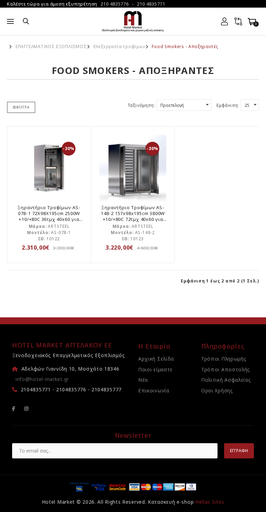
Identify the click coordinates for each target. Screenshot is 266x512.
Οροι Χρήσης (217, 390)
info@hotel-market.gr (42, 379)
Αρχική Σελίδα (156, 358)
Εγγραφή (239, 451)
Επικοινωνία (153, 390)
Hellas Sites (209, 502)
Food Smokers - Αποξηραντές (185, 46)
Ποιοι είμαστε (155, 369)
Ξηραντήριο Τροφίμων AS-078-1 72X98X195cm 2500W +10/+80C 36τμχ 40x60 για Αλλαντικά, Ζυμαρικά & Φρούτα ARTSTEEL (48, 219)
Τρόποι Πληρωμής (224, 358)
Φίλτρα (22, 107)
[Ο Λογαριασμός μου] (224, 21)
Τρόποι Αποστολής (225, 369)
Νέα (143, 379)
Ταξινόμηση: (141, 105)
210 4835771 (151, 4)
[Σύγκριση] (238, 21)
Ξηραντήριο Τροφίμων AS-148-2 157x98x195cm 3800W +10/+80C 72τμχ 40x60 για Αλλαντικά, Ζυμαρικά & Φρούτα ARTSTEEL (133, 219)
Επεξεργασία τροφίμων (119, 46)
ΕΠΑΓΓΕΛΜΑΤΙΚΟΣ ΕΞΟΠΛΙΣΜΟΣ (51, 46)
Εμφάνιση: (227, 105)
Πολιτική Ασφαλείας (226, 379)
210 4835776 (114, 4)
